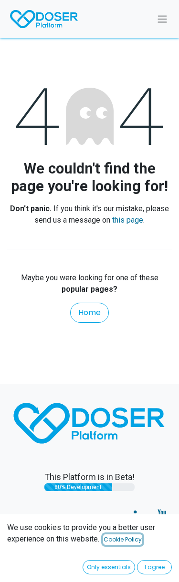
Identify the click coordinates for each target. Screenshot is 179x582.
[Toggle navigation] (162, 19)
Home (89, 312)
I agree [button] (155, 567)
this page (127, 220)
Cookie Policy (123, 539)
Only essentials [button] (109, 567)
